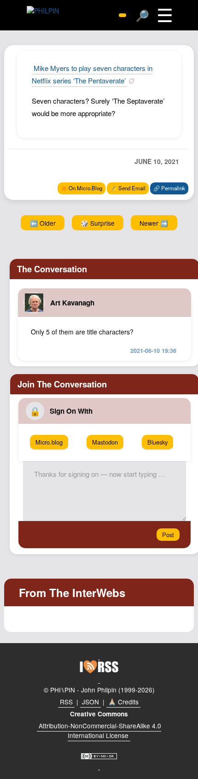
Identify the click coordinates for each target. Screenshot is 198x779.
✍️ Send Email (128, 188)
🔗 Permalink (169, 188)
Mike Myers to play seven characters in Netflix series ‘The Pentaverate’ (92, 74)
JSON (90, 701)
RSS (66, 701)
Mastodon (105, 442)
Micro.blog (49, 442)
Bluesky (157, 442)
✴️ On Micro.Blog (81, 188)
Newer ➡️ (154, 223)
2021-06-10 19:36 (153, 350)
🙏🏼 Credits (123, 701)
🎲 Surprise (98, 223)
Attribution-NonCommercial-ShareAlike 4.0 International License (100, 730)
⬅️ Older (43, 223)
